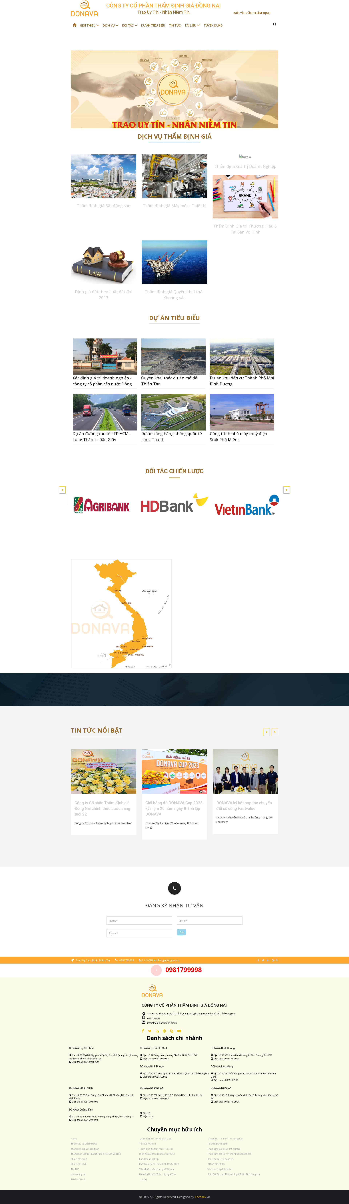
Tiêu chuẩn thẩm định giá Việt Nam (156, 1169)
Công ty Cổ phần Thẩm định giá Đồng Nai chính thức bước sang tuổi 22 (102, 808)
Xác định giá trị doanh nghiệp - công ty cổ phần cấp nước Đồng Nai (102, 383)
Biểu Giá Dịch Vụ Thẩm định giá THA (157, 1174)
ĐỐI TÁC (128, 25)
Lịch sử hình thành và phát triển (156, 1138)
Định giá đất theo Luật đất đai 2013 (157, 1153)
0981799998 (183, 969)
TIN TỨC (175, 25)
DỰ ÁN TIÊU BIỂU (153, 25)
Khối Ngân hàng (79, 1159)
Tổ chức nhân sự (147, 1143)
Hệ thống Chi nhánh (218, 1143)
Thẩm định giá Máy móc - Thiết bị (174, 205)
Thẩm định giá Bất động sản (104, 205)
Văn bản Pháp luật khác (219, 1169)
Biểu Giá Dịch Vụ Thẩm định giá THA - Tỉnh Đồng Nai (234, 1174)
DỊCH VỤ (109, 25)
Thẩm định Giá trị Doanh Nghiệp (245, 166)
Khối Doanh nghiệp (149, 1159)
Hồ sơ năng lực (78, 1174)
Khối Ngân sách (79, 1164)
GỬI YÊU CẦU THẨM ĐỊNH (252, 13)
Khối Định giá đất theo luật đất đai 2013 (159, 1164)
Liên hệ (143, 1179)
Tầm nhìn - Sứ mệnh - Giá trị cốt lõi (225, 1138)
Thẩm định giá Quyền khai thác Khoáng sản (229, 1153)
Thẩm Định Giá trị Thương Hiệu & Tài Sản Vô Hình (96, 1153)
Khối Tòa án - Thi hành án (220, 1159)
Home (74, 1138)
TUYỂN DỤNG (213, 25)
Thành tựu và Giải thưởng (84, 1143)
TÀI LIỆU (190, 25)
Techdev (200, 1197)
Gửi (182, 932)
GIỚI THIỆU (88, 25)
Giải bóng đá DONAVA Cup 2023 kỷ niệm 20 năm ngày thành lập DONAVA (174, 808)
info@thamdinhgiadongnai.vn (162, 1022)
